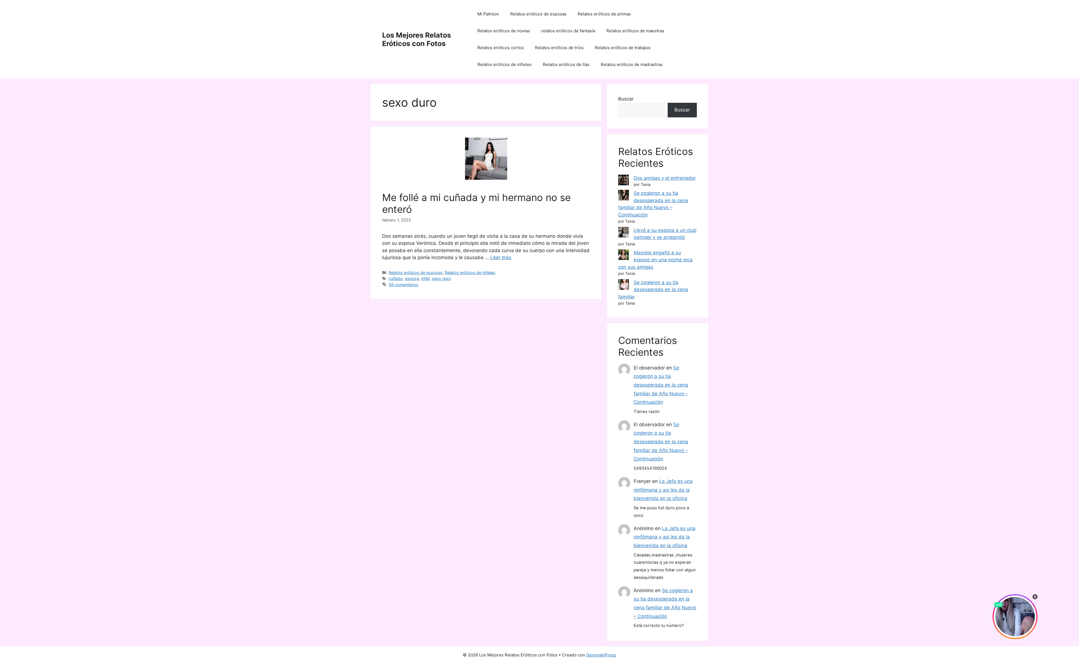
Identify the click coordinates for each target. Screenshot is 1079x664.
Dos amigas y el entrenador (665, 178)
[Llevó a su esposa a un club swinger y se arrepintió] (623, 233)
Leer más (500, 257)
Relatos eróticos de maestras (635, 30)
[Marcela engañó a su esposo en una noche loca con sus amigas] (623, 255)
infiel (425, 278)
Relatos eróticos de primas (604, 14)
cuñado (396, 278)
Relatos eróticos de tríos (559, 47)
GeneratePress (601, 655)
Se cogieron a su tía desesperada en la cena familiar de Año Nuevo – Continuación (661, 385)
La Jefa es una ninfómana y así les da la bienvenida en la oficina (663, 489)
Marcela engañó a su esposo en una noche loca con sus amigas (655, 260)
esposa (412, 278)
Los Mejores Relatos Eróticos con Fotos (416, 39)
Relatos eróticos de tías (566, 64)
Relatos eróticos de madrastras (632, 64)
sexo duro (441, 278)
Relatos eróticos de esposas (538, 14)
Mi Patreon (488, 14)
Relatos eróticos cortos (500, 47)
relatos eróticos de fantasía (568, 30)
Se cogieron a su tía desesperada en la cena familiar (653, 290)
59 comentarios (403, 284)
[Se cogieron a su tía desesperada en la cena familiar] (623, 285)
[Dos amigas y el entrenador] (623, 181)
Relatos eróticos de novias (503, 30)
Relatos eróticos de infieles (504, 64)
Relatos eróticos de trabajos (622, 47)
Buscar (626, 99)
